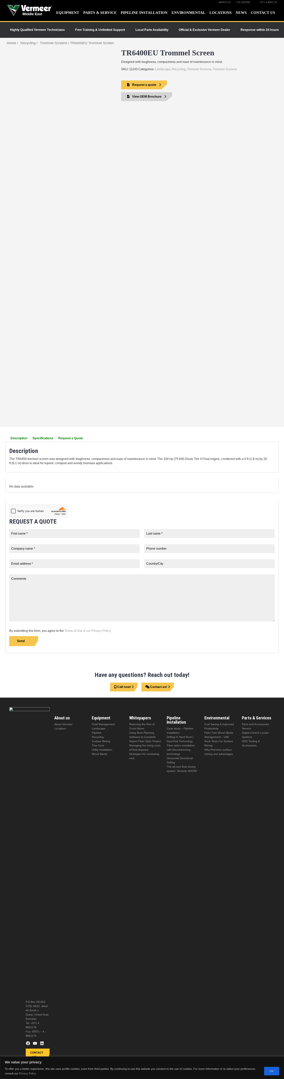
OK (272, 1071)
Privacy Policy (27, 1073)
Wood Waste (99, 753)
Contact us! (158, 687)
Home (11, 43)
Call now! (124, 687)
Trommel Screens (53, 43)
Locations (60, 728)
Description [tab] (18, 438)
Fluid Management (103, 724)
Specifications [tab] (42, 438)
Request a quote (144, 84)
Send (21, 641)
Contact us (36, 1054)
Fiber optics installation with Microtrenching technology (181, 749)
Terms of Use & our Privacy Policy (88, 630)
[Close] (280, 1059)
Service (246, 728)
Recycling (28, 43)
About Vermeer (63, 724)
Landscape (162, 69)
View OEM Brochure (146, 96)
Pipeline (96, 732)
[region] (142, 1067)
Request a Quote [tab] (70, 438)
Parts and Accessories (255, 724)
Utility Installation (102, 749)
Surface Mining (101, 741)
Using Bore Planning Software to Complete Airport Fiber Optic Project (145, 737)
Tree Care (98, 745)
